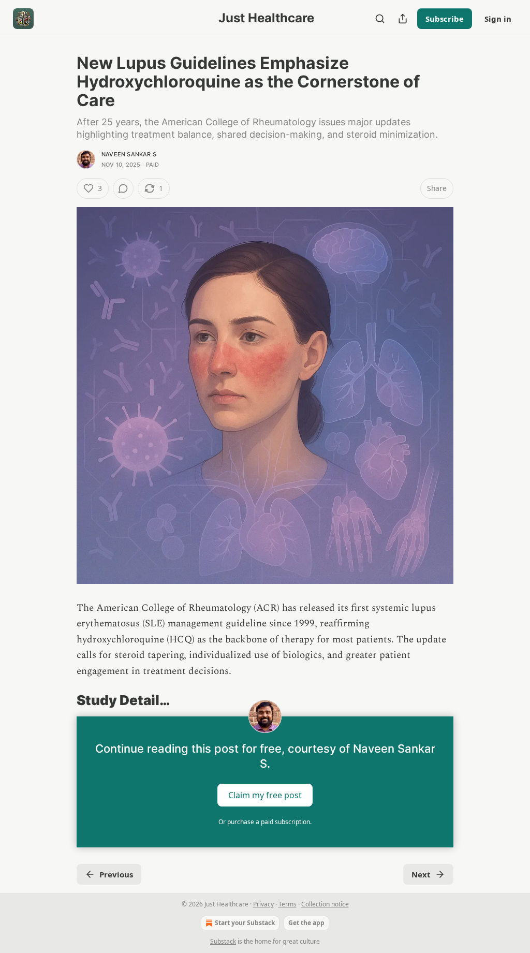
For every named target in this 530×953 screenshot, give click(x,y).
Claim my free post (265, 795)
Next (421, 874)
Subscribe (444, 18)
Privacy (263, 904)
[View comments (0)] (123, 188)
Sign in (497, 18)
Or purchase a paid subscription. (265, 821)
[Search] (380, 18)
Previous (116, 874)
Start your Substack (245, 922)
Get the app (306, 922)
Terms (287, 904)
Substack (223, 941)
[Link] (62, 700)
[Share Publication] (402, 18)
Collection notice (325, 904)
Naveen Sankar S (128, 154)
